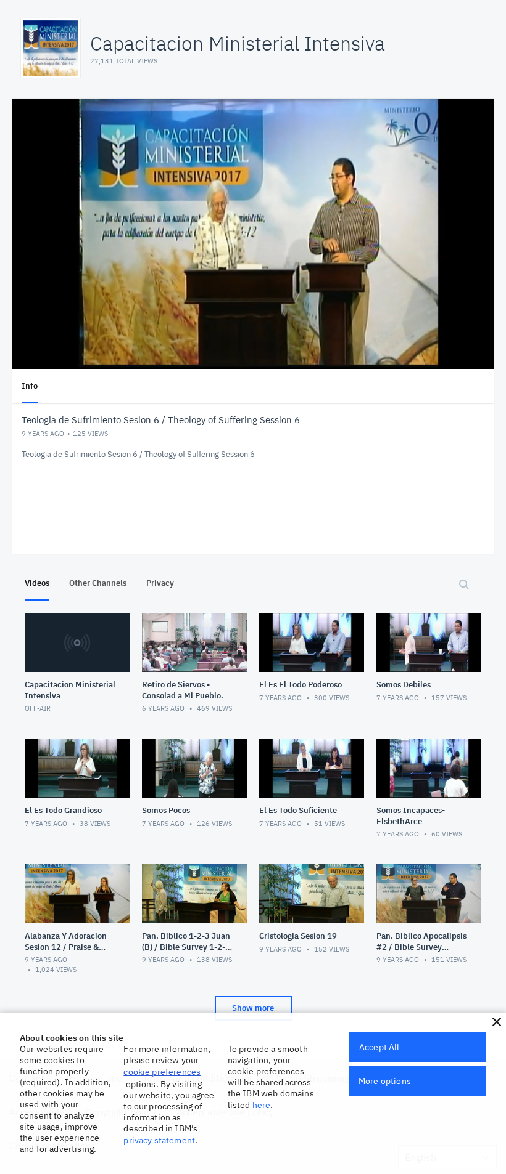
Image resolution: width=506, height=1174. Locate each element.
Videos (37, 583)
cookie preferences (162, 1071)
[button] (496, 1022)
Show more (253, 1008)
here (261, 1105)
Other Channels (97, 583)
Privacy (160, 583)
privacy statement (159, 1140)
